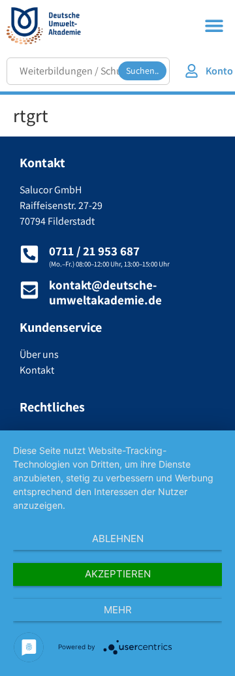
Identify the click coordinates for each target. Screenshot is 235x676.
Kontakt (37, 370)
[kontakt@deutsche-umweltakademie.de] (29, 290)
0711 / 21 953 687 (94, 251)
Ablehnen (118, 538)
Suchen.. (142, 70)
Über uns (39, 354)
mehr (118, 610)
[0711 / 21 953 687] (29, 254)
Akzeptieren (118, 574)
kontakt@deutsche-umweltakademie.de (105, 292)
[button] (213, 25)
